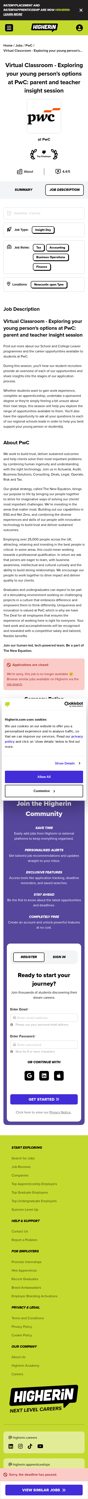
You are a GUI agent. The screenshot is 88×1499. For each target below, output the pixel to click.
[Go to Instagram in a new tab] (20, 1446)
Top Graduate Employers (30, 1192)
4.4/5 (66, 171)
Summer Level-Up (25, 1209)
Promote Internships (26, 1261)
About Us (18, 1357)
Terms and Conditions (28, 1318)
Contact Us (20, 1231)
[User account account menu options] (80, 27)
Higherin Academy (25, 1365)
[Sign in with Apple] (59, 1076)
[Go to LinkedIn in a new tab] (11, 1446)
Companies (20, 1175)
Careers (17, 1374)
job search (14, 684)
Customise (42, 791)
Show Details (65, 763)
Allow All (44, 777)
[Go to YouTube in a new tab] (40, 1446)
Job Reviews (21, 1166)
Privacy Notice (60, 1112)
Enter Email (19, 1009)
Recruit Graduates (25, 1279)
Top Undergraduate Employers (34, 1201)
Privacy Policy (22, 1326)
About (28, 171)
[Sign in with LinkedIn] (44, 1076)
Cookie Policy (22, 1335)
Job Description (65, 190)
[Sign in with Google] (29, 1076)
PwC (46, 139)
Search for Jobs (23, 1158)
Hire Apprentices (24, 1270)
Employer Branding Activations (34, 1296)
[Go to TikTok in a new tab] (30, 1446)
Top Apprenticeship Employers (34, 1183)
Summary (23, 190)
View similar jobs (41, 1490)
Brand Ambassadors (26, 1287)
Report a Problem (24, 1239)
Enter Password (23, 1036)
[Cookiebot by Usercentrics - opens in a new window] (64, 704)
